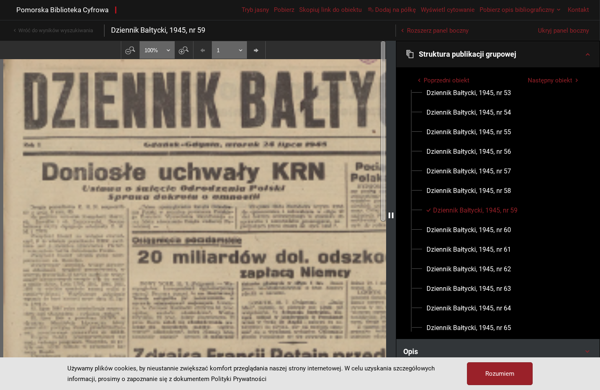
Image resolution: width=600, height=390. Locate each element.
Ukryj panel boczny (563, 30)
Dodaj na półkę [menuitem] (395, 9)
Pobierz (284, 9)
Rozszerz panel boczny (438, 30)
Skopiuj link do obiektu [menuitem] (330, 9)
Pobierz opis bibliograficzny (517, 9)
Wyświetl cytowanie (448, 9)
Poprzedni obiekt (446, 80)
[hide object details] (391, 215)
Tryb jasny (255, 9)
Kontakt (578, 9)
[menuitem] (469, 93)
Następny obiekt (550, 80)
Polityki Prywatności (239, 379)
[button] (498, 54)
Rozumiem (499, 373)
